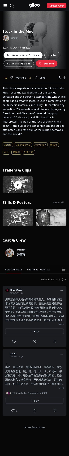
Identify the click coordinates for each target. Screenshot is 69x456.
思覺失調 (28, 152)
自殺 (6, 152)
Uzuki (13, 353)
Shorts (7, 144)
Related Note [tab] (13, 269)
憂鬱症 (16, 152)
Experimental (23, 144)
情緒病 (53, 144)
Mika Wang (16, 289)
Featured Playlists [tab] (38, 269)
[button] (62, 290)
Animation (40, 144)
